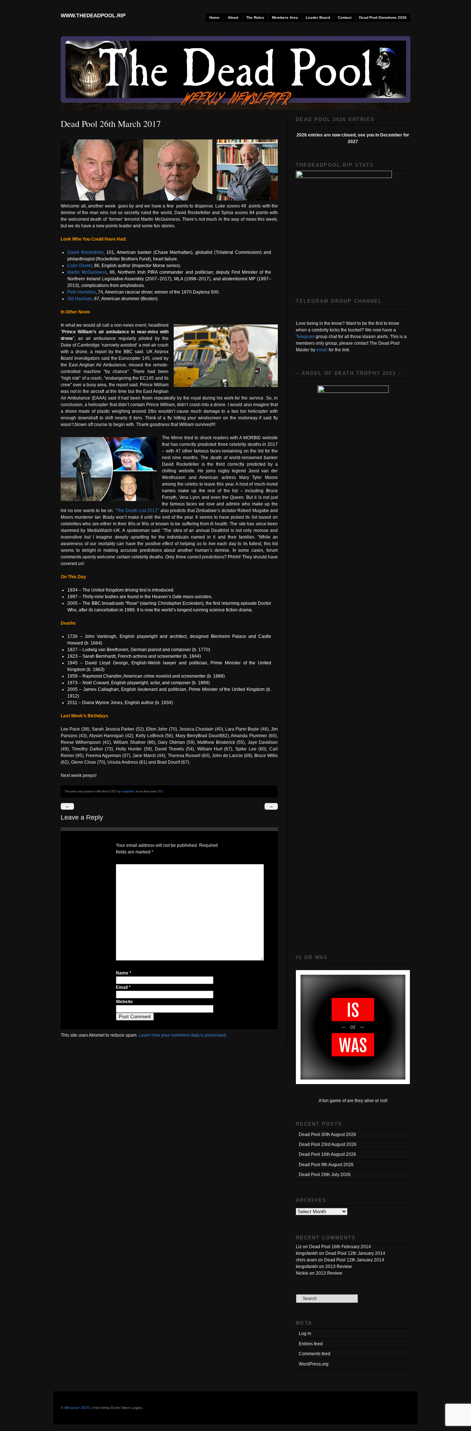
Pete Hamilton (81, 292)
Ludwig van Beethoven (105, 649)
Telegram (305, 336)
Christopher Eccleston (180, 603)
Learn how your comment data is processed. (183, 1035)
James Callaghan (101, 689)
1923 (72, 656)
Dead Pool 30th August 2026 (327, 1134)
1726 (72, 636)
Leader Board (318, 17)
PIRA (152, 272)
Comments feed (314, 1353)
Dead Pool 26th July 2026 (325, 1174)
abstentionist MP (238, 278)
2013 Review (338, 1266)
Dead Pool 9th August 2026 (326, 1164)
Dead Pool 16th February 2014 (340, 1246)
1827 (72, 649)
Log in (305, 1333)
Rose (132, 603)
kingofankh (127, 791)
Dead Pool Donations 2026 (383, 17)
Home (214, 17)
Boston (149, 298)
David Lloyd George (106, 662)
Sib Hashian (79, 298)
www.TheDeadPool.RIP (93, 15)
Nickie (302, 1273)
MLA (178, 278)
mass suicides (197, 596)
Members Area (285, 17)
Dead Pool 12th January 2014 (355, 1253)
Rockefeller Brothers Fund (123, 259)
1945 (72, 662)
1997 (72, 596)
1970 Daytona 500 (200, 292)
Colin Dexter (79, 265)
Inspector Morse (149, 265)
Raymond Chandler (101, 676)
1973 (72, 682)
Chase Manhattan (173, 252)
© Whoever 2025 (75, 1408)
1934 (72, 590)
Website (124, 1001)
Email (123, 987)
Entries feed (311, 1343)
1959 (72, 676)
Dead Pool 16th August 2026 (327, 1154)
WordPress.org (314, 1364)
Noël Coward (95, 682)
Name (123, 973)
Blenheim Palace (228, 636)
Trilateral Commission (238, 252)
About (233, 17)
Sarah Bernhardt (99, 656)
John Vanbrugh (100, 636)
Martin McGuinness (87, 272)
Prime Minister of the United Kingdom (227, 689)
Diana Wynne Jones (102, 702)
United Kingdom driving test (118, 590)
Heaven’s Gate (167, 596)
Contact (344, 17)
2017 (160, 791)
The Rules (255, 17)
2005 (72, 603)
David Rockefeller (85, 252)
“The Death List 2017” (137, 510)
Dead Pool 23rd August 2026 (328, 1144)
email (321, 349)
